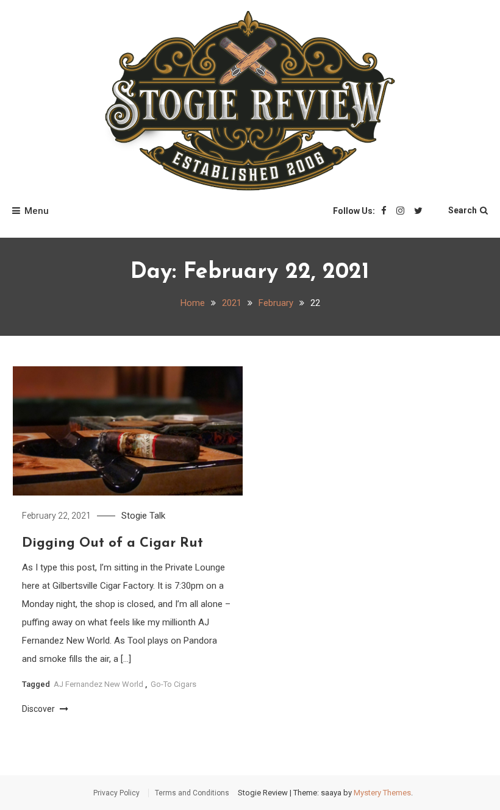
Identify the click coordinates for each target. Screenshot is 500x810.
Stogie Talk (143, 515)
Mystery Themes (382, 792)
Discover (39, 709)
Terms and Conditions (192, 793)
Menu (36, 210)
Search (462, 210)
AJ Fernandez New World (98, 684)
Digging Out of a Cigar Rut (112, 543)
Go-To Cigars (173, 684)
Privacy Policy (116, 793)
